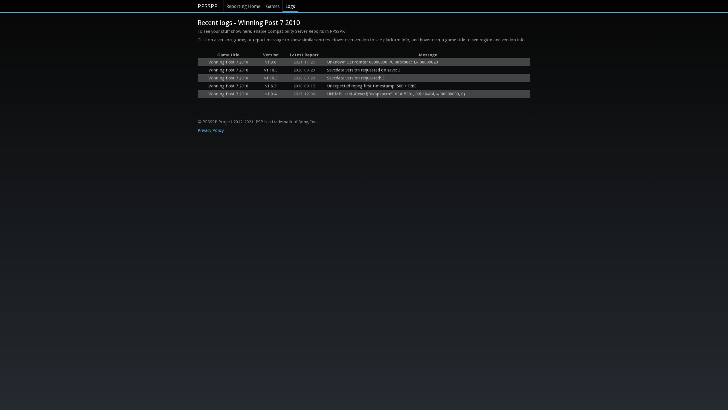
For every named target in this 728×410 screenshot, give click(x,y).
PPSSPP (208, 6)
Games (273, 6)
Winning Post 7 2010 (228, 62)
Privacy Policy (211, 130)
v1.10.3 (271, 70)
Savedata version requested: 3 (355, 78)
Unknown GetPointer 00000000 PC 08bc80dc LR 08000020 (382, 62)
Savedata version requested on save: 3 (363, 70)
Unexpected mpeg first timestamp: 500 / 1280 (372, 86)
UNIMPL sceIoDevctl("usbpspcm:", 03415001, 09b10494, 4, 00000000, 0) (396, 94)
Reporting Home (243, 6)
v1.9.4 (270, 94)
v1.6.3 (270, 86)
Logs (290, 6)
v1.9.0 (270, 62)
